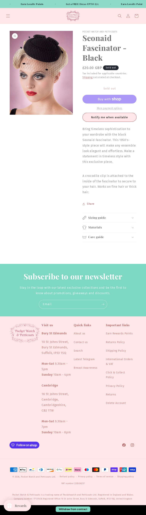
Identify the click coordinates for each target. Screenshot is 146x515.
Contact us (81, 342)
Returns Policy (115, 342)
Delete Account (116, 403)
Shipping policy (125, 476)
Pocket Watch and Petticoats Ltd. (38, 477)
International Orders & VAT (119, 362)
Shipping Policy (116, 350)
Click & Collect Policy (115, 375)
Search (78, 350)
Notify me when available (109, 117)
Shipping (88, 77)
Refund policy (67, 476)
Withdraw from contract (73, 509)
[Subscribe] (103, 304)
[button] (8, 16)
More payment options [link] (109, 108)
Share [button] (90, 203)
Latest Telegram (84, 359)
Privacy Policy (115, 386)
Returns (111, 394)
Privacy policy (85, 476)
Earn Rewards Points (119, 333)
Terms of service (104, 476)
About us (79, 333)
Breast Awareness (86, 367)
